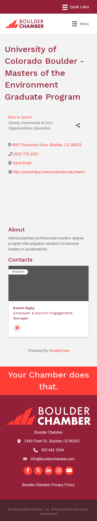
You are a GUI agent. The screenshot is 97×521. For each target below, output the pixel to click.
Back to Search (20, 117)
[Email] (17, 328)
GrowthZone (59, 350)
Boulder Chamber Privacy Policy (48, 485)
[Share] (78, 125)
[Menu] (75, 7)
